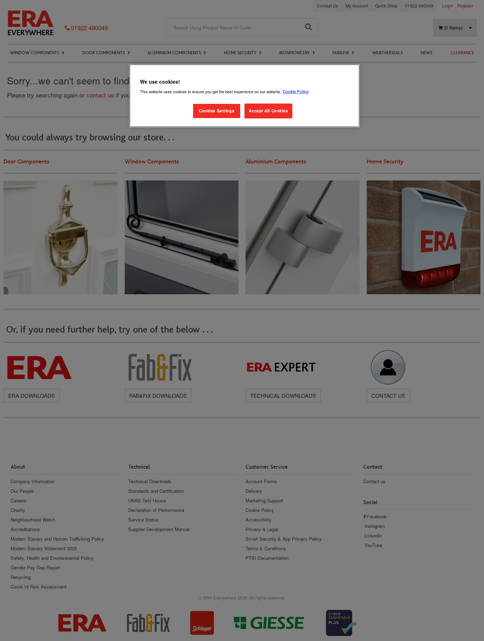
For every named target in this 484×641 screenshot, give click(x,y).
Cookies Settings (216, 110)
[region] (244, 96)
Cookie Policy (296, 91)
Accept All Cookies (268, 110)
